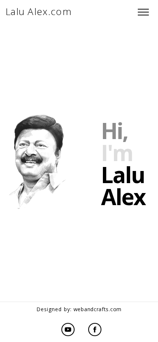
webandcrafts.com (97, 309)
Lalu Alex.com (39, 11)
